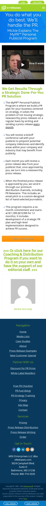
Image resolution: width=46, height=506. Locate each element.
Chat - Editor (31, 503)
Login (23, 2)
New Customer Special (23, 355)
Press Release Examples (23, 350)
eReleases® (28, 486)
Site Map (23, 405)
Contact (23, 410)
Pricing (23, 422)
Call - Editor (11, 503)
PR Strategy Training (23, 395)
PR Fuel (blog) (23, 390)
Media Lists (23, 336)
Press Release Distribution (23, 427)
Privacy (23, 400)
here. (25, 498)
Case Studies (23, 341)
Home (23, 331)
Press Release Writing (23, 432)
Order (23, 437)
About (23, 346)
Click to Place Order (23, 238)
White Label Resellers (23, 373)
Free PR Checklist (23, 386)
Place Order (37, 2)
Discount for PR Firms (23, 368)
